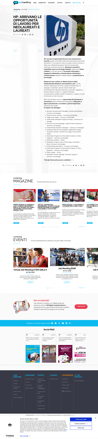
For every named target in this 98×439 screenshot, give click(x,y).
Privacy (15, 394)
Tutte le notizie (29, 388)
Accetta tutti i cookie (80, 419)
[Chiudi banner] (95, 418)
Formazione (29, 385)
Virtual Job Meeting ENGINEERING (41, 387)
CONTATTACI (81, 306)
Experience (65, 379)
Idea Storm (65, 382)
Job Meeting (16, 9)
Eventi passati (41, 405)
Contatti (15, 383)
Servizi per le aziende (16, 387)
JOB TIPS (59, 2)
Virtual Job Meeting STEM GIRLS (41, 380)
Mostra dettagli (24, 436)
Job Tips (28, 382)
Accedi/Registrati (17, 397)
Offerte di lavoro (54, 379)
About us (15, 380)
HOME (34, 2)
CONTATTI (68, 2)
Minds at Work (66, 385)
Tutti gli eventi (41, 408)
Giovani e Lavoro (30, 379)
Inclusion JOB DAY (41, 392)
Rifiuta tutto (81, 427)
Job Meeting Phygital (41, 397)
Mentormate (65, 388)
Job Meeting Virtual (41, 401)
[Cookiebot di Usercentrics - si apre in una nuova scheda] (10, 436)
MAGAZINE (51, 2)
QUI (72, 160)
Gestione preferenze (80, 423)
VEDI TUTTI (82, 226)
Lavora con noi (17, 391)
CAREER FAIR (41, 2)
